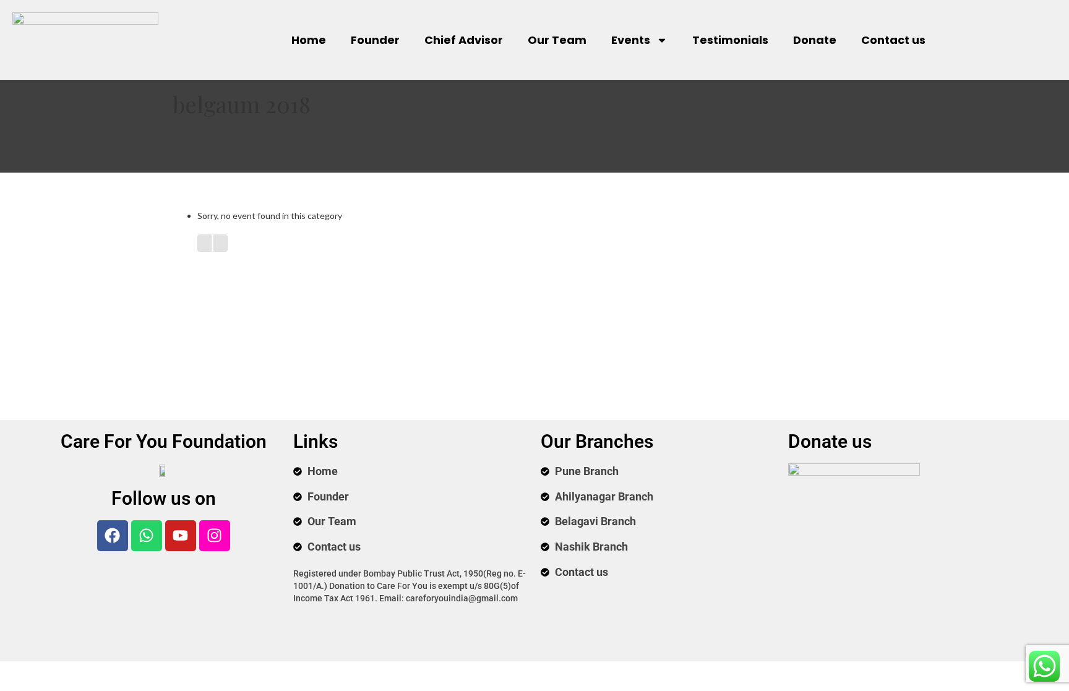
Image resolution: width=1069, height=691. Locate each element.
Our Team (557, 40)
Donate (814, 40)
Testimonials (730, 40)
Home (308, 40)
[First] (204, 243)
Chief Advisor (463, 40)
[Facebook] (112, 535)
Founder (375, 40)
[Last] (220, 243)
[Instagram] (214, 535)
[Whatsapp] (146, 535)
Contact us (893, 40)
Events (630, 40)
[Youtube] (180, 535)
